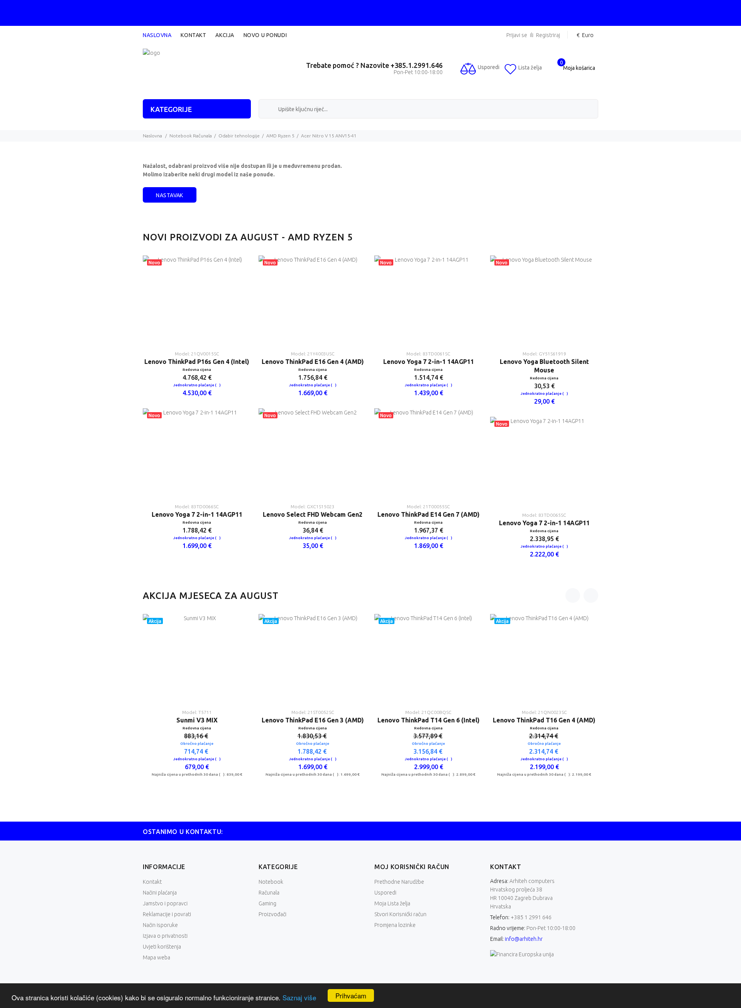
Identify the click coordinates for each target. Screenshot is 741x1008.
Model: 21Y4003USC (313, 353)
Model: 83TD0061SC (428, 353)
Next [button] (591, 595)
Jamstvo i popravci (165, 903)
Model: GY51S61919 (544, 353)
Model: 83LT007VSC (428, 712)
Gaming (267, 903)
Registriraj (548, 35)
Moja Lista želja (392, 903)
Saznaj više (299, 997)
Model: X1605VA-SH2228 (544, 712)
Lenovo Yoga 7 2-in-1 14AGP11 (197, 514)
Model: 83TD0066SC (197, 506)
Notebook (271, 882)
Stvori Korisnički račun (400, 914)
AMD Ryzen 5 (280, 135)
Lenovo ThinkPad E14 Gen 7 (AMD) (428, 514)
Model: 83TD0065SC (544, 515)
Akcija (224, 35)
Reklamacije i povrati (167, 914)
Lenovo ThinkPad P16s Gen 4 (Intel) (196, 361)
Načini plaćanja (160, 893)
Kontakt (193, 35)
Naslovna (157, 35)
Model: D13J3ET (312, 712)
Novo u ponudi (265, 35)
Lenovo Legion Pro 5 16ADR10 (428, 720)
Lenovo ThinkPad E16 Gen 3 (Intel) (197, 720)
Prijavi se (516, 35)
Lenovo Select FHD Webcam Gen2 (312, 514)
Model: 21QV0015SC (197, 353)
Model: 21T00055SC (428, 506)
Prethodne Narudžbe (399, 882)
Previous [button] (572, 595)
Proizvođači (272, 914)
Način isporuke (160, 925)
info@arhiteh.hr (524, 939)
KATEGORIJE (171, 109)
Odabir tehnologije (239, 135)
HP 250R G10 (312, 720)
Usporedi (385, 893)
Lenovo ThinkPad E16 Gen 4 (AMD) (313, 361)
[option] (197, 408)
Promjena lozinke (395, 925)
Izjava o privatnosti (165, 936)
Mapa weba (156, 957)
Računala (269, 893)
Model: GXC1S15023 (313, 506)
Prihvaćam (350, 995)
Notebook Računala (190, 135)
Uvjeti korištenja (162, 947)
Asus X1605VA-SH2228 (544, 720)
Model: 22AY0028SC (196, 712)
